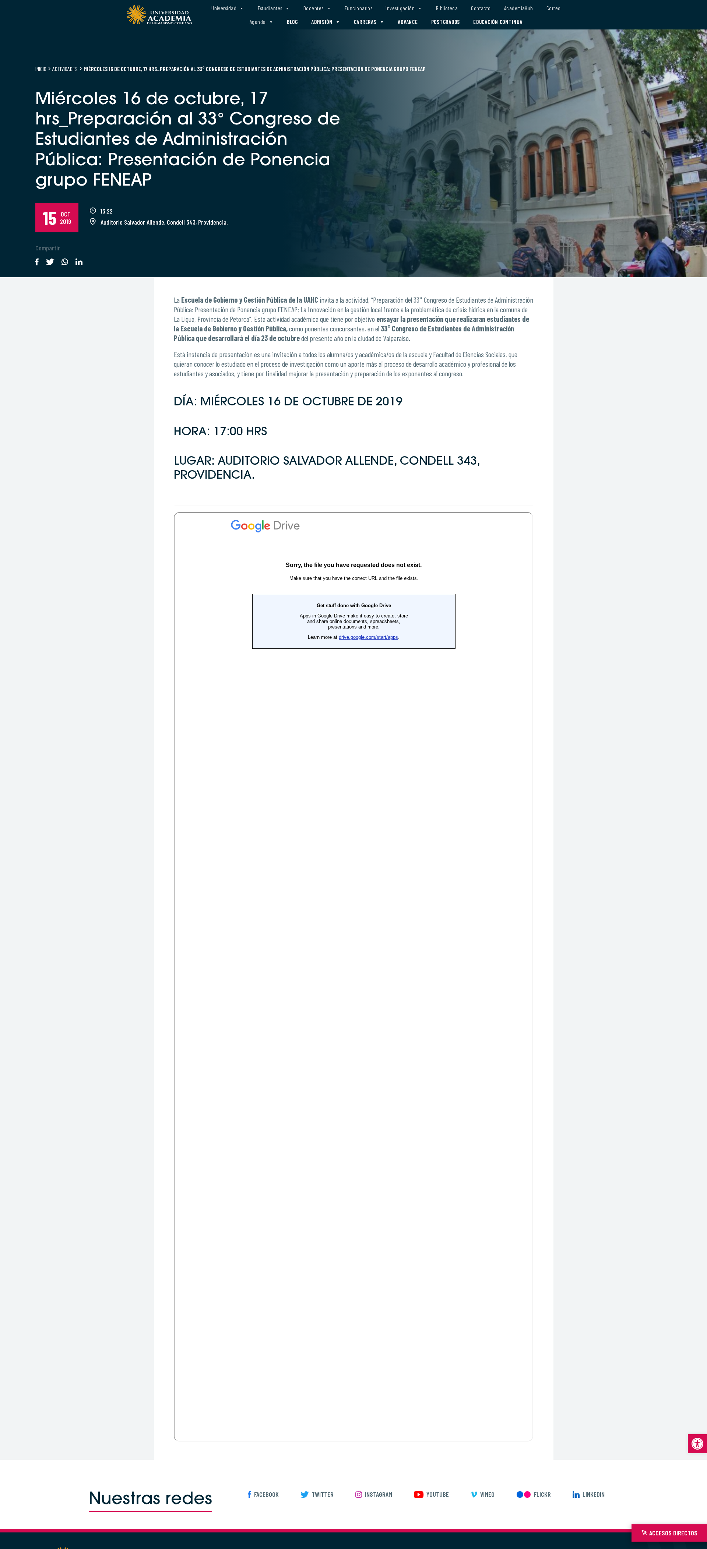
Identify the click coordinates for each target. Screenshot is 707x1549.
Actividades (65, 68)
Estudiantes (270, 8)
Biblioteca (447, 8)
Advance (408, 21)
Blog (292, 21)
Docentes (313, 8)
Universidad (223, 8)
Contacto (481, 8)
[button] (697, 1443)
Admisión (322, 21)
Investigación (400, 8)
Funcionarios (358, 8)
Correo (553, 8)
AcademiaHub (518, 8)
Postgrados (445, 21)
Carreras (365, 21)
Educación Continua (498, 21)
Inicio (40, 68)
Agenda (258, 21)
